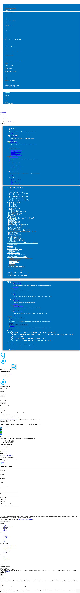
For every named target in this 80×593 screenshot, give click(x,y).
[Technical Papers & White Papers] (19, 311)
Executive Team (5, 537)
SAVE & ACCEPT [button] (3, 592)
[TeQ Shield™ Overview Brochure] (6, 455)
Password (2, 391)
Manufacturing (5, 527)
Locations (4, 119)
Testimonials (5, 552)
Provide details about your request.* (6, 505)
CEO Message (5, 535)
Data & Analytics (6, 376)
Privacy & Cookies (6, 558)
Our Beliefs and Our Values (7, 546)
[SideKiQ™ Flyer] (3, 451)
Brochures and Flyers (15, 419)
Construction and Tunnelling (7, 526)
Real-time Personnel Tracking (16, 152)
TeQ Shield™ (5, 530)
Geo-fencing (13, 153)
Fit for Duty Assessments (15, 154)
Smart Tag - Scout (14, 151)
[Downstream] (11, 326)
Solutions (4, 529)
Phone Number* (3, 493)
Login (14, 121)
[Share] (40, 434)
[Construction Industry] (13, 142)
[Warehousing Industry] (13, 171)
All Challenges (8, 419)
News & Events (5, 117)
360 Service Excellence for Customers (9, 545)
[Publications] (16, 300)
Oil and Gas (5, 525)
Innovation (4, 538)
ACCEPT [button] (2, 571)
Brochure (4, 377)
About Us (4, 534)
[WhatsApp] (40, 432)
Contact (4, 118)
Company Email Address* (4, 486)
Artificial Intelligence (15, 164)
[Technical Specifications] (18, 306)
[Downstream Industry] (13, 136)
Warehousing (5, 528)
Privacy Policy (21, 519)
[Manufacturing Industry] (13, 157)
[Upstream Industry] (12, 129)
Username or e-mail (3, 388)
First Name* (2, 470)
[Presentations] (16, 294)
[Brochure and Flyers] (17, 283)
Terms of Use (5, 559)
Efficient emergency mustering (16, 155)
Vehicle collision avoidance (16, 168)
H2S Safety (5, 374)
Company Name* (3, 478)
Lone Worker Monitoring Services (17, 165)
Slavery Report (5, 549)
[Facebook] (40, 430)
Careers (4, 539)
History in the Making (6, 536)
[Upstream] (11, 319)
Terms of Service (29, 519)
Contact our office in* (4, 497)
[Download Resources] (13, 349)
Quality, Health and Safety (7, 547)
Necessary (3, 584)
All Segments (2, 419)
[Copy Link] (40, 433)
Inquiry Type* (2, 501)
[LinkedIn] (40, 428)
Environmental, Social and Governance (9, 548)
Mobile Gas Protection (6, 375)
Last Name (2, 474)
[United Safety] (3, 112)
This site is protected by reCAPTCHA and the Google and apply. (17, 519)
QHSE (4, 556)
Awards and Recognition (7, 550)
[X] (40, 429)
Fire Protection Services (15, 183)
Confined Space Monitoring (7, 373)
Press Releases (5, 551)
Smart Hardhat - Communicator (16, 150)
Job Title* (2, 482)
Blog (3, 557)
